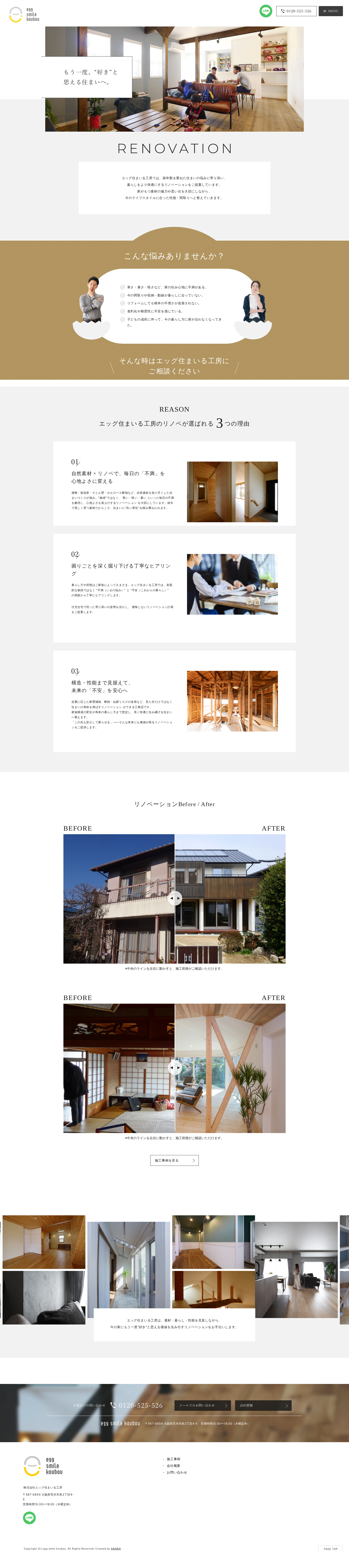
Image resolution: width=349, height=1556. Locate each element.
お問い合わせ (177, 1472)
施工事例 (173, 1459)
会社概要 (173, 1466)
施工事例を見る (167, 1160)
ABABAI (116, 1548)
